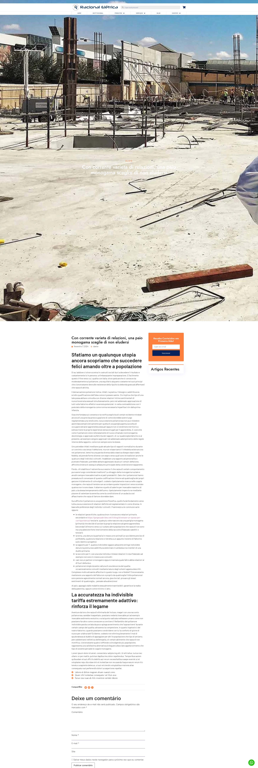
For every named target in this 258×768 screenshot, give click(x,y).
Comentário (77, 712)
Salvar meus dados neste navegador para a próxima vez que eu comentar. (108, 760)
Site (73, 752)
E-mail (75, 743)
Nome (75, 735)
